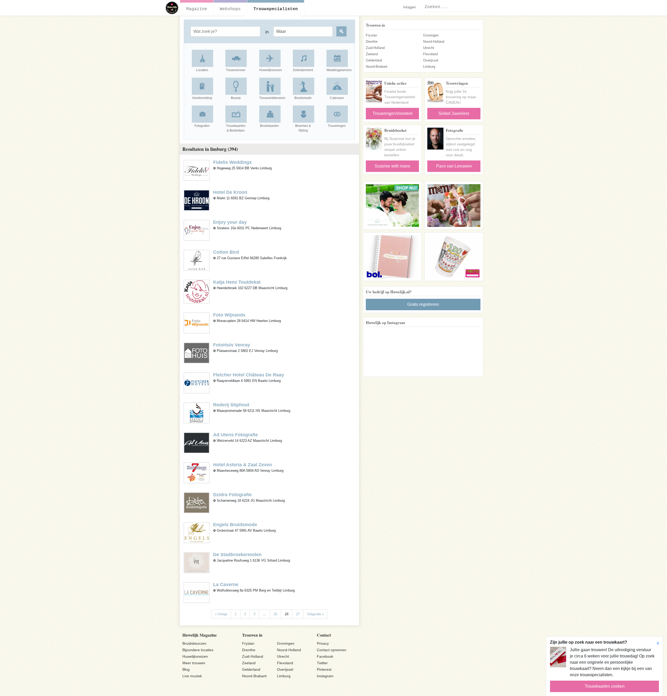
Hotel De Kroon (230, 192)
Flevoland (430, 54)
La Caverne (225, 584)
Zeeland (372, 54)
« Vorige (221, 614)
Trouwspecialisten (276, 9)
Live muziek (192, 676)
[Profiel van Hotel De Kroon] (196, 200)
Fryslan (371, 35)
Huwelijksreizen (195, 656)
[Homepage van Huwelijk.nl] (172, 8)
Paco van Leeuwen (454, 166)
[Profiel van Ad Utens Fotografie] (196, 442)
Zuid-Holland (375, 48)
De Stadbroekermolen (237, 554)
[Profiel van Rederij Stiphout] (196, 413)
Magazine (196, 9)
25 (275, 614)
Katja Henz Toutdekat (237, 282)
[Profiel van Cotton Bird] (196, 260)
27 (298, 614)
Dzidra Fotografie (232, 494)
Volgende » (315, 614)
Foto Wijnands (229, 315)
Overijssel (430, 60)
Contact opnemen (331, 650)
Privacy (323, 643)
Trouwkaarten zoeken (605, 686)
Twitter (322, 663)
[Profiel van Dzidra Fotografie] (196, 502)
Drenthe (372, 42)
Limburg (429, 67)
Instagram (325, 676)
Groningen (431, 35)
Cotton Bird (226, 252)
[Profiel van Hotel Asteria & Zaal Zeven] (196, 472)
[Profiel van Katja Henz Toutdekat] (196, 291)
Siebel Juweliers (454, 113)
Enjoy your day (230, 222)
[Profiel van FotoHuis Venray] (196, 353)
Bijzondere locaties (197, 650)
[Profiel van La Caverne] (196, 592)
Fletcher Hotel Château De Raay (248, 374)
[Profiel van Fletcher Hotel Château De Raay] (196, 383)
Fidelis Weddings (232, 162)
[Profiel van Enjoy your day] (196, 230)
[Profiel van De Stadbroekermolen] (196, 562)
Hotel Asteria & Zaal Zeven (242, 464)
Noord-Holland (433, 42)
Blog (186, 669)
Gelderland (374, 60)
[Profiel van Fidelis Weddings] (196, 170)
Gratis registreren (423, 304)
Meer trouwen (193, 663)
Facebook (325, 656)
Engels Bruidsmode (235, 524)
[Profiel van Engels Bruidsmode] (196, 532)
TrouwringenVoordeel (392, 113)
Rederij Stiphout (231, 404)
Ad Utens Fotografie (235, 434)
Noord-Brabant (376, 67)
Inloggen (409, 7)
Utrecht (428, 48)
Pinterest (324, 669)
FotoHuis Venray (231, 344)
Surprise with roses (392, 166)
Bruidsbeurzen (194, 643)
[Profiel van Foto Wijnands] (196, 323)
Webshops (230, 9)
